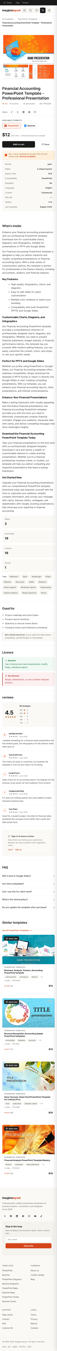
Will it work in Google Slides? (16, 876)
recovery (32, 1040)
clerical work (11, 977)
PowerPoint (7, 1270)
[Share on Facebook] (29, 112)
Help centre (7, 1315)
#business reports (28, 587)
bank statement (33, 1164)
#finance (7, 582)
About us (35, 1270)
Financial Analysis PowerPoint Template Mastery (27, 1160)
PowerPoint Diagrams (12, 1279)
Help (18, 3)
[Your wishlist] (36, 10)
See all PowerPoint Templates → (17, 930)
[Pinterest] (22, 1216)
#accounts (20, 582)
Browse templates (28, 156)
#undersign (36, 577)
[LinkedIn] (16, 1216)
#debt (31, 582)
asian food (17, 1104)
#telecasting (46, 587)
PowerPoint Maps (10, 1288)
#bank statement (29, 593)
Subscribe (28, 1246)
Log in (10, 849)
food (7, 1104)
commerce (24, 977)
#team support (10, 587)
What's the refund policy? (15, 899)
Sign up (18, 849)
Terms (33, 1315)
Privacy (34, 1319)
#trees (43, 593)
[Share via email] (35, 112)
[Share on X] (17, 112)
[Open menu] (24, 10)
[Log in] (49, 10)
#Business (14, 577)
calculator (19, 1164)
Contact (25, 3)
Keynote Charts (9, 1301)
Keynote (30, 125)
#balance (42, 582)
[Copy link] (11, 112)
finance (34, 977)
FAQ (4, 1323)
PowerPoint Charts (10, 1297)
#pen (25, 577)
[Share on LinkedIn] (23, 112)
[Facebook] (10, 1216)
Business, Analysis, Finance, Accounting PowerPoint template (23, 971)
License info (7, 1328)
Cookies (34, 1328)
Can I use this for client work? (17, 891)
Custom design (37, 1275)
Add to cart (18, 144)
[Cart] (43, 10)
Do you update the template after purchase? (24, 907)
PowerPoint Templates (27, 19)
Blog (33, 1279)
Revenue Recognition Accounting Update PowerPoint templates (23, 1034)
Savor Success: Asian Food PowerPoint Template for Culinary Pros (27, 1098)
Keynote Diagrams (10, 1284)
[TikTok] (41, 1216)
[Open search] (30, 10)
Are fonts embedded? (13, 883)
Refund (34, 1323)
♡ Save (45, 144)
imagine (11, 10)
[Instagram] (29, 1216)
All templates (7, 19)
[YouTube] (35, 1216)
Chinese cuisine (31, 1104)
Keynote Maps (8, 1292)
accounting (10, 1040)
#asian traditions (11, 593)
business (21, 1040)
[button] (28, 56)
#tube (48, 577)
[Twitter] (4, 1216)
